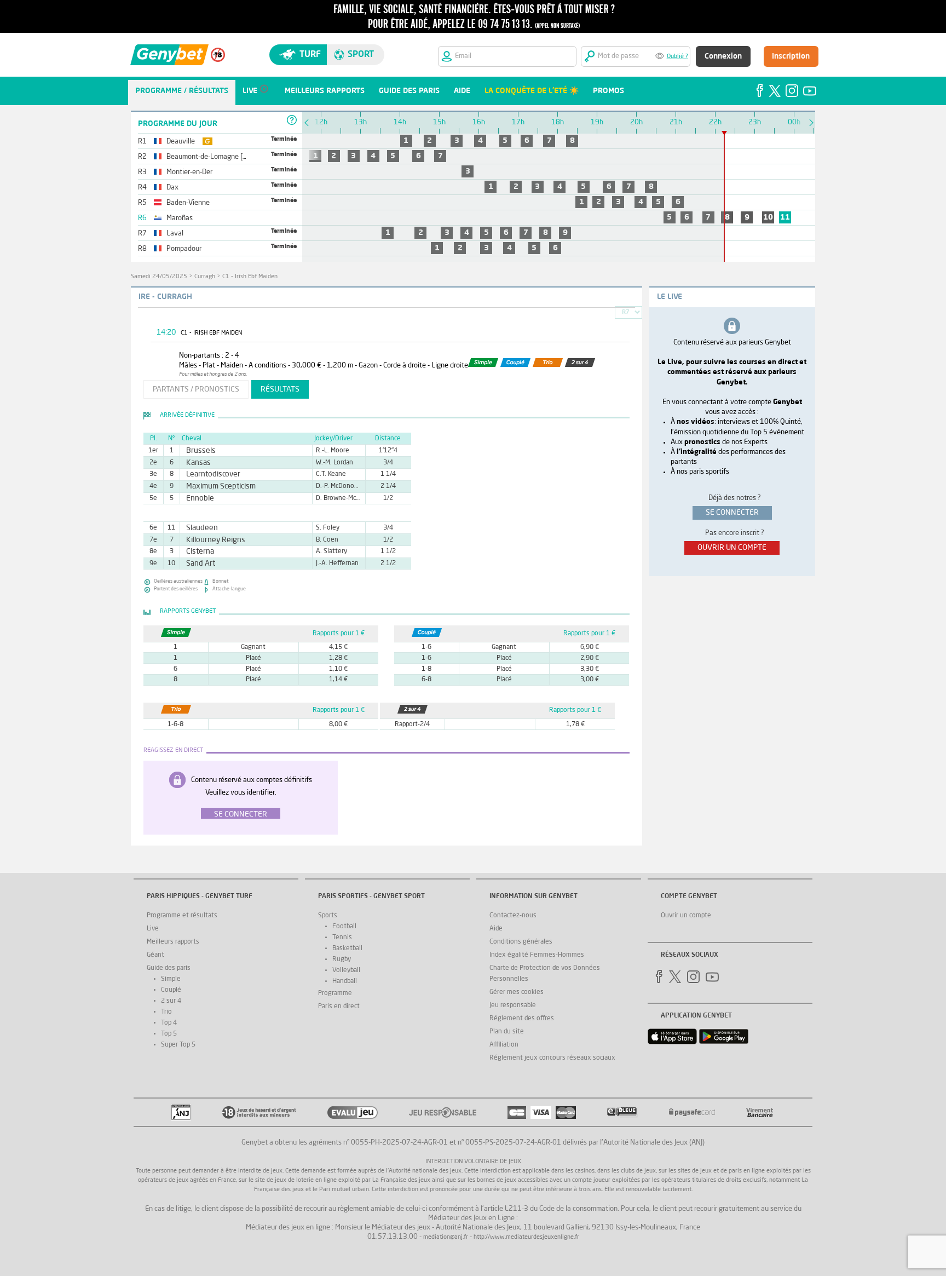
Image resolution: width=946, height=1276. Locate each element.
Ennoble (197, 498)
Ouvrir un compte (686, 915)
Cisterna (197, 551)
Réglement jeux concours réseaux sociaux (552, 1058)
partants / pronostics (196, 389)
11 (785, 217)
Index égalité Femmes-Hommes (536, 955)
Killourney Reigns (210, 540)
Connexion (723, 56)
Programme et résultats (182, 915)
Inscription (791, 56)
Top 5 (169, 1034)
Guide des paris (169, 968)
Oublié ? (677, 57)
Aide (496, 929)
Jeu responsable (512, 1005)
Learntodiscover (208, 474)
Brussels (198, 451)
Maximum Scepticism (214, 486)
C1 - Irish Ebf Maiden (250, 277)
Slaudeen (199, 528)
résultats (280, 389)
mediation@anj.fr (445, 1237)
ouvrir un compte (731, 547)
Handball (344, 981)
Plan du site (506, 1031)
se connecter (732, 512)
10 (768, 217)
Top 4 (169, 1023)
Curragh (204, 277)
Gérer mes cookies (516, 992)
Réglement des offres (521, 1018)
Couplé (171, 990)
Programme (335, 993)
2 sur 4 (171, 1001)
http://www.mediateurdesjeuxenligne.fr (526, 1237)
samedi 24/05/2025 (159, 277)
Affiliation (503, 1045)
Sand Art (198, 563)
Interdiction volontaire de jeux (473, 1162)
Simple (171, 979)
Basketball (347, 948)
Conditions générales (520, 942)
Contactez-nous (513, 915)
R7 (626, 312)
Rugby (341, 959)
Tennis (342, 937)
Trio (166, 1012)
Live (153, 929)
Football (344, 926)
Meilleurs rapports (173, 942)
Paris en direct (339, 1006)
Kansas (196, 463)
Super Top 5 (178, 1045)
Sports (327, 915)
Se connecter (240, 814)
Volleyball (346, 970)
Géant (155, 955)
